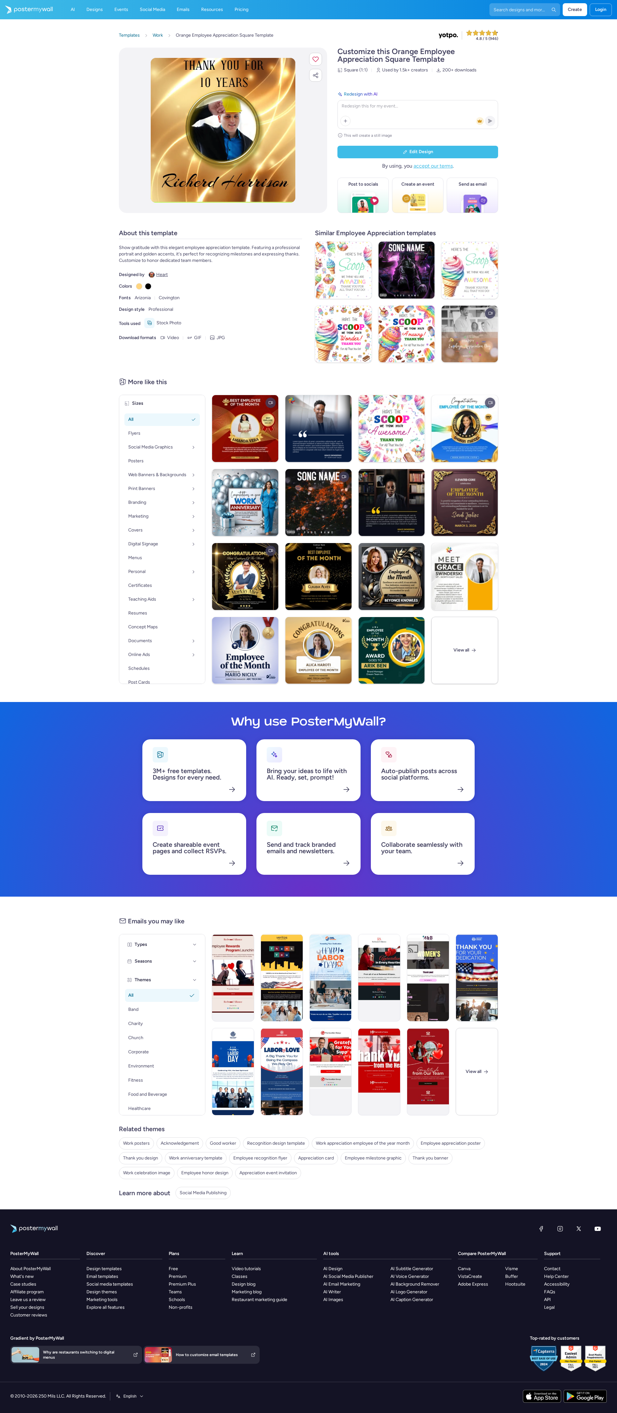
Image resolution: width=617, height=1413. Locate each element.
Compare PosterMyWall (482, 1253)
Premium (178, 1276)
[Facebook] (541, 1228)
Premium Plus (182, 1284)
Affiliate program (27, 1292)
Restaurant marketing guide (259, 1299)
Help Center (556, 1276)
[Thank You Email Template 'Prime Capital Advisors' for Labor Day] (330, 977)
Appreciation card (316, 1158)
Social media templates (109, 1284)
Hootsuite (515, 1284)
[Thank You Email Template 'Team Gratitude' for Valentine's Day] (428, 1071)
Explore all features (105, 1307)
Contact (552, 1268)
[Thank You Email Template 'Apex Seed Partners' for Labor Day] (233, 1071)
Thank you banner (430, 1158)
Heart (162, 274)
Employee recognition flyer (260, 1158)
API (547, 1299)
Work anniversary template (195, 1158)
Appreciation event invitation (268, 1173)
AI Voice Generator (409, 1276)
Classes (239, 1276)
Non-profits (180, 1307)
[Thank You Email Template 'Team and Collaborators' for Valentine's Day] (330, 1071)
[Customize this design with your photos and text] (223, 130)
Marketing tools (102, 1299)
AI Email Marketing (341, 1284)
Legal (549, 1307)
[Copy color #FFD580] (139, 286)
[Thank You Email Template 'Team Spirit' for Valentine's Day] (379, 977)
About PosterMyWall (30, 1268)
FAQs (549, 1292)
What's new (22, 1276)
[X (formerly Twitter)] (578, 1228)
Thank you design (140, 1158)
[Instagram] (560, 1228)
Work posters (136, 1143)
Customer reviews (28, 1315)
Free (173, 1268)
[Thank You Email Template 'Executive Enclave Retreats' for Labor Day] (477, 977)
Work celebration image (146, 1173)
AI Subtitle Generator (411, 1268)
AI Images (333, 1299)
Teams (175, 1292)
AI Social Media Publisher (348, 1276)
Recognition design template (276, 1143)
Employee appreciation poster (451, 1143)
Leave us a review (28, 1299)
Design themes (101, 1292)
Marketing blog (247, 1292)
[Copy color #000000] (148, 286)
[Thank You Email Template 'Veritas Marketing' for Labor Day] (282, 977)
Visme (511, 1268)
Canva (464, 1268)
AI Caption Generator (411, 1299)
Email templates (102, 1276)
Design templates (104, 1268)
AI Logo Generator (408, 1292)
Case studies (23, 1284)
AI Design (333, 1268)
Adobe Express (473, 1284)
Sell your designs (27, 1307)
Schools (177, 1299)
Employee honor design (204, 1173)
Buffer (511, 1276)
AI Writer (332, 1292)
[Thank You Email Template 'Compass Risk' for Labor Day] (282, 1071)
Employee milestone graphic (373, 1158)
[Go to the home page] (26, 9)
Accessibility (556, 1284)
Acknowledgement (180, 1143)
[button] (315, 59)
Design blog (243, 1284)
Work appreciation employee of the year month (363, 1143)
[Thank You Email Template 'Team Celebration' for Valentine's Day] (379, 1071)
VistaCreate (470, 1276)
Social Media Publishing (203, 1193)
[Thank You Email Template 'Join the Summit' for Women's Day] (428, 977)
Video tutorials (246, 1268)
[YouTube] (597, 1228)
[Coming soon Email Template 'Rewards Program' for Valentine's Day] (233, 977)
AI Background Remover (414, 1284)
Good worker (223, 1143)
